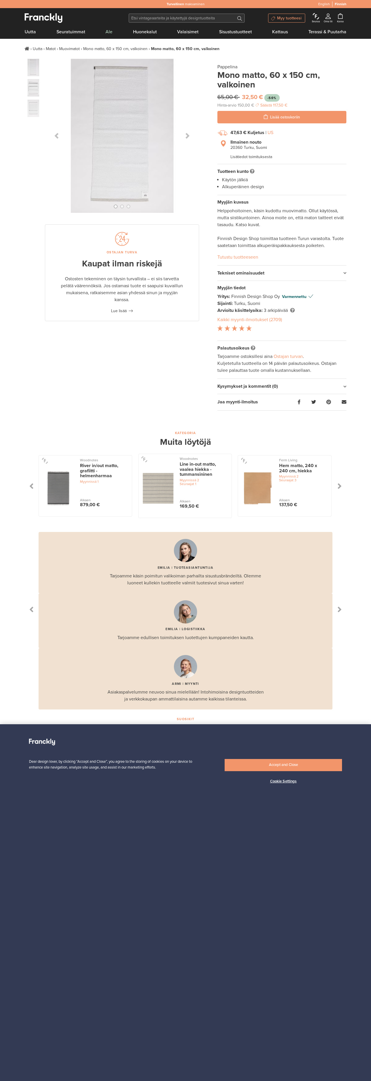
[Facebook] (299, 402)
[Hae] (240, 18)
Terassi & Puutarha (327, 32)
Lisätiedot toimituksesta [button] (251, 156)
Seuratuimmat (71, 32)
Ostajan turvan (288, 356)
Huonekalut (145, 32)
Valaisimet (188, 32)
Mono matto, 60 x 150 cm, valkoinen (115, 48)
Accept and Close (283, 764)
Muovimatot (69, 48)
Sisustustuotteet (235, 32)
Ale (109, 32)
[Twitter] (313, 402)
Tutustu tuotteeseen (237, 257)
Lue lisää (119, 310)
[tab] (281, 273)
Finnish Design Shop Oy (256, 296)
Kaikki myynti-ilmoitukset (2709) (249, 320)
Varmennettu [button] (294, 296)
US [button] (270, 133)
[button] (56, 136)
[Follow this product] (44, 460)
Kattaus (280, 32)
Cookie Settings (283, 781)
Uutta (30, 32)
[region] (185, 902)
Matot (51, 48)
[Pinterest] (328, 402)
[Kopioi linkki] (344, 402)
